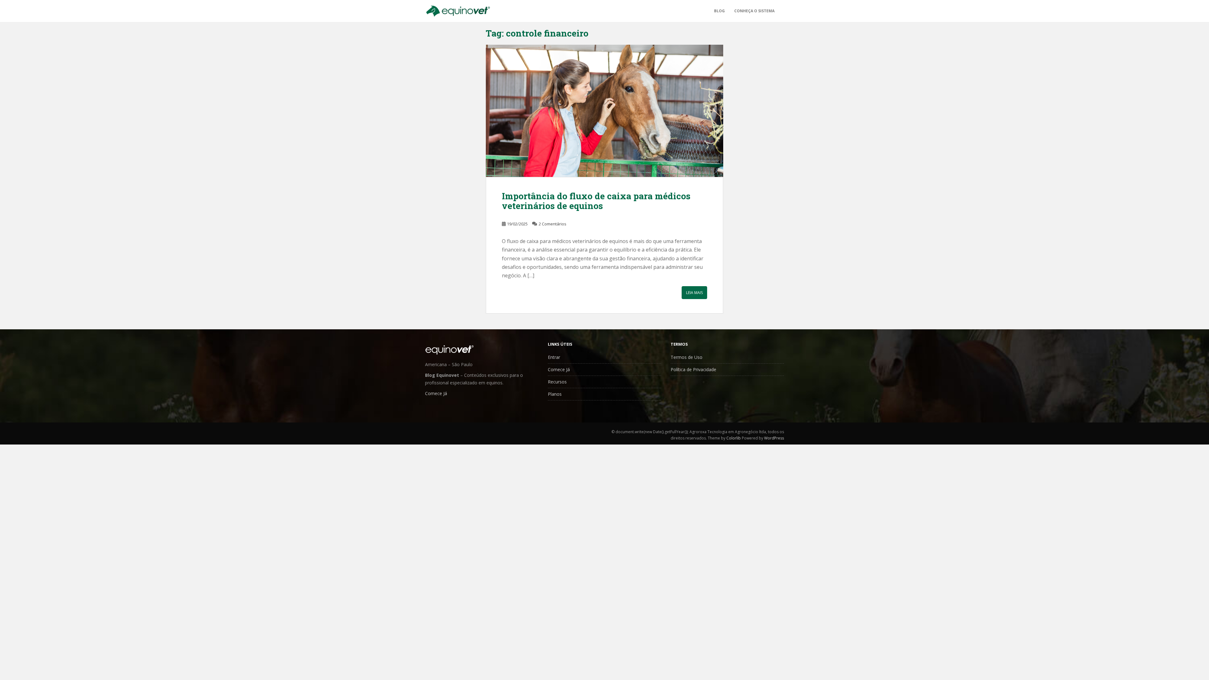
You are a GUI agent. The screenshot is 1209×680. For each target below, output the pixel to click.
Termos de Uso (686, 357)
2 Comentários (552, 224)
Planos (555, 394)
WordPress (774, 438)
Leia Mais (694, 292)
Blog (719, 11)
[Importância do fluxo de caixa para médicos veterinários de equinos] (605, 111)
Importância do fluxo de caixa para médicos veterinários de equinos (596, 201)
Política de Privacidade (693, 369)
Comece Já (436, 393)
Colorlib (733, 438)
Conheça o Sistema (754, 11)
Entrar (554, 357)
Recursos (557, 382)
